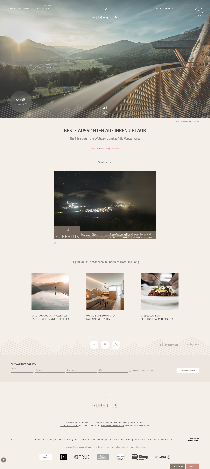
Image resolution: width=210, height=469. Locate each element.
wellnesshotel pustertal (119, 447)
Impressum (47, 439)
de (43, 8)
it (46, 8)
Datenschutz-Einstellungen (96, 439)
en (51, 8)
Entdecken (183, 122)
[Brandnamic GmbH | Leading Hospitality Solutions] (193, 439)
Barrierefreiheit (117, 439)
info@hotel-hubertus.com (112, 426)
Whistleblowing (66, 439)
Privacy (78, 439)
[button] (3, 460)
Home (178, 122)
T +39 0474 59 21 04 (69, 426)
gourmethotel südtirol (138, 447)
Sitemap (129, 439)
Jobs (56, 439)
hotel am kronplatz (102, 447)
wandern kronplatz (86, 447)
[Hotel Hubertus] (105, 13)
